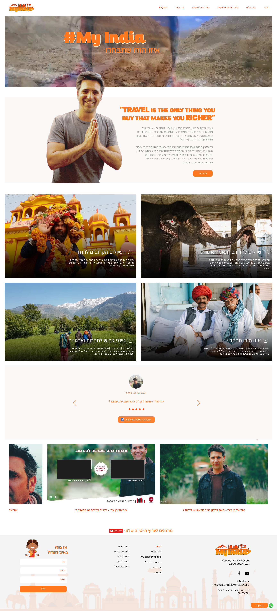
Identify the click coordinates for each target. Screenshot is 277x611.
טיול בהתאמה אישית (151, 557)
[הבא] (198, 403)
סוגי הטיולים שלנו (152, 562)
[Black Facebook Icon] (239, 573)
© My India (243, 581)
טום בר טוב (243, 593)
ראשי (158, 546)
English (157, 572)
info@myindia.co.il (231, 560)
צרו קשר (157, 567)
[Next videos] (4, 473)
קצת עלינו (156, 551)
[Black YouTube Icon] (247, 573)
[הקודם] (74, 403)
